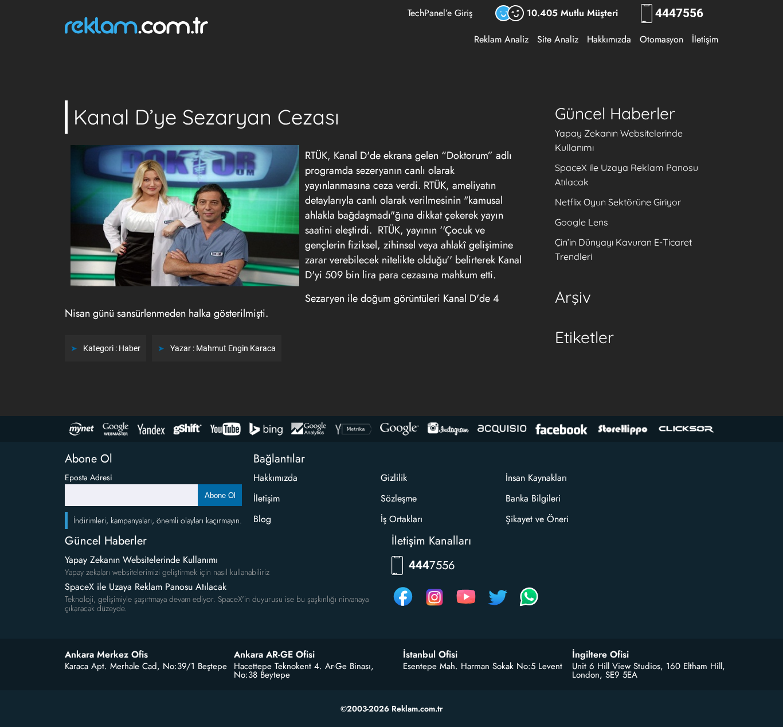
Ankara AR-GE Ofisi (274, 654)
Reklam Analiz (501, 39)
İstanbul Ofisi (430, 654)
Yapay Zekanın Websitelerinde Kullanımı (141, 559)
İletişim (705, 39)
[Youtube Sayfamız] (466, 606)
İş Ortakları (401, 519)
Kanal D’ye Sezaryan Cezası (206, 117)
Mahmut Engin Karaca (236, 348)
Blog (262, 519)
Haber (129, 348)
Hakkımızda (609, 39)
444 (679, 13)
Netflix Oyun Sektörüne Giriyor (618, 202)
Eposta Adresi (88, 477)
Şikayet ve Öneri (537, 519)
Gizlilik (394, 477)
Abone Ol (220, 495)
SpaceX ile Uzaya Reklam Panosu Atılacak (145, 586)
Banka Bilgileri (533, 498)
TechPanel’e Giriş (440, 13)
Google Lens (581, 222)
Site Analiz (557, 39)
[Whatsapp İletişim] (529, 606)
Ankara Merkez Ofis (106, 654)
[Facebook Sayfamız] (402, 606)
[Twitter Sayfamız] (497, 606)
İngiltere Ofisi (600, 654)
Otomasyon (661, 39)
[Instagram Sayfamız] (434, 606)
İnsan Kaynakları (536, 477)
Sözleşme (399, 498)
